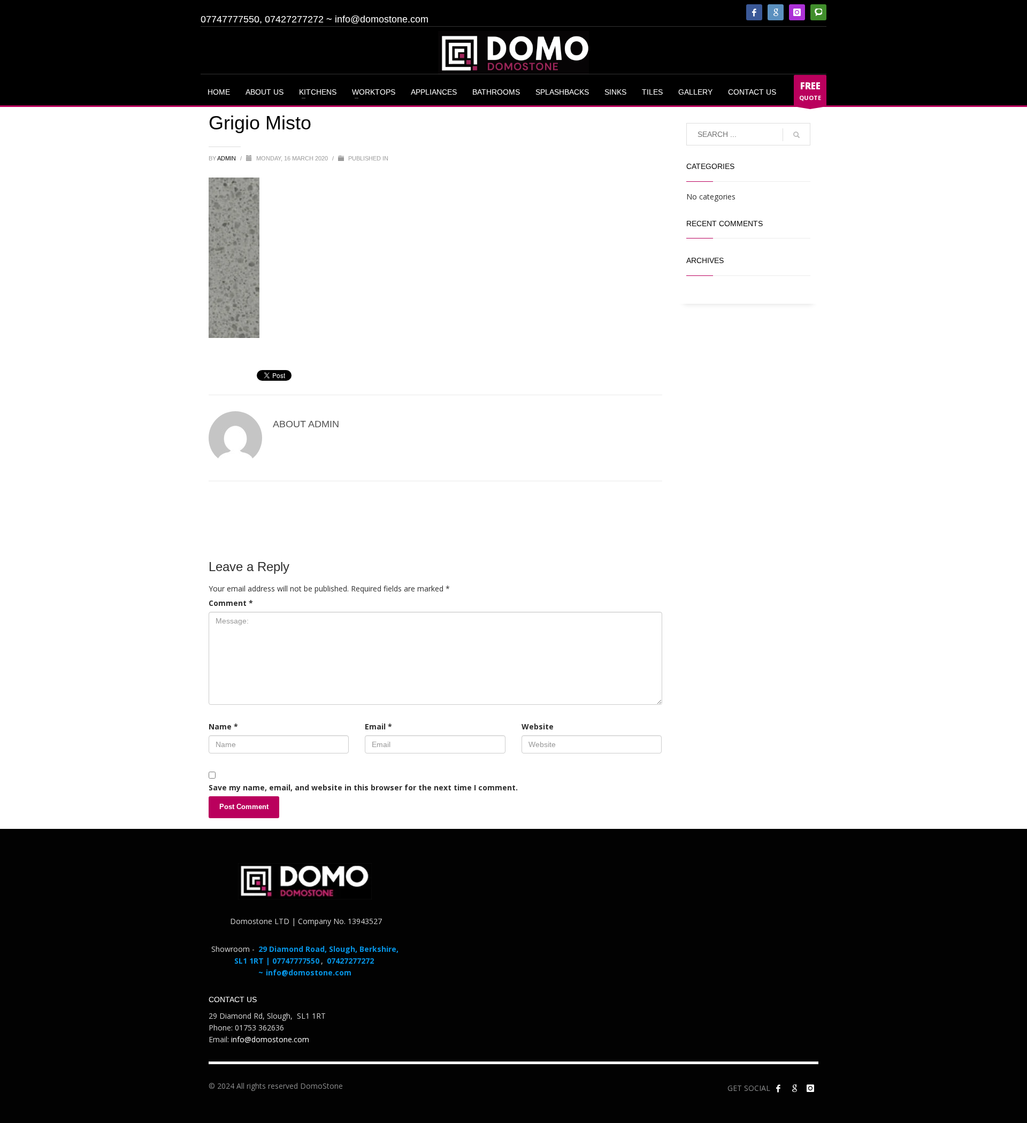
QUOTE (810, 91)
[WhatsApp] (818, 12)
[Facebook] (754, 12)
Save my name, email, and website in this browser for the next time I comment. (363, 787)
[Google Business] (776, 12)
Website (538, 726)
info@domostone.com (381, 19)
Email (378, 726)
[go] (796, 135)
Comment (231, 603)
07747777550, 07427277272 (262, 19)
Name (223, 726)
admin (227, 158)
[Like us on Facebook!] (778, 1088)
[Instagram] (797, 12)
